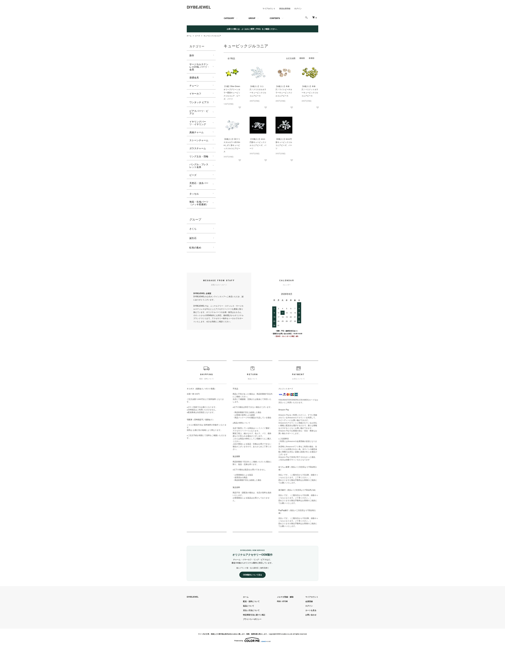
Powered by (238, 640)
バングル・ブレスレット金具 (198, 165)
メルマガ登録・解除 (285, 596)
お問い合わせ (310, 614)
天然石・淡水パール (198, 184)
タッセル (194, 193)
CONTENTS (275, 18)
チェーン (194, 85)
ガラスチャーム (197, 148)
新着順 (311, 58)
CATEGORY (229, 18)
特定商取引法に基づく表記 (254, 614)
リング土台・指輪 (198, 156)
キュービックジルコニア (212, 35)
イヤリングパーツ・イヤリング (197, 123)
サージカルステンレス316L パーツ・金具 (199, 66)
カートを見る (310, 610)
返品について (248, 605)
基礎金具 (194, 77)
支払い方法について (251, 610)
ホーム (189, 35)
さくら (192, 228)
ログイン (298, 8)
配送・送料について (251, 601)
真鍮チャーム (196, 132)
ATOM (285, 601)
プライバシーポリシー (252, 619)
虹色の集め (195, 247)
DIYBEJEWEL (199, 7)
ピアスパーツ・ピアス (198, 112)
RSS (279, 601)
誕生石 (192, 238)
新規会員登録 (284, 8)
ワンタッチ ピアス (199, 102)
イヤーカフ (195, 93)
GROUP (252, 18)
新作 (191, 55)
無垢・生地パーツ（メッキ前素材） (198, 203)
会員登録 (309, 601)
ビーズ (197, 35)
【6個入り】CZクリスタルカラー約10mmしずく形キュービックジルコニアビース (232, 145)
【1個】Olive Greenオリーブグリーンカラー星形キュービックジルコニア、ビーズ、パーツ (232, 92)
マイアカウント (268, 8)
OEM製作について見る (252, 574)
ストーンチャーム (198, 140)
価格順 (302, 58)
